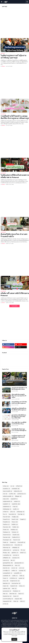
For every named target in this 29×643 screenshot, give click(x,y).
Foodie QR (13, 585)
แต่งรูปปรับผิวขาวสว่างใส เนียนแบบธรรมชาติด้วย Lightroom (19, 402)
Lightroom (6, 588)
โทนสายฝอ (6, 537)
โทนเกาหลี (6, 516)
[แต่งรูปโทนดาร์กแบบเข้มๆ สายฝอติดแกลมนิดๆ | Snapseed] (6, 445)
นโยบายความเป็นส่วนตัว (17, 634)
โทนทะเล (14, 521)
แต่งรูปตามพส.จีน (7, 501)
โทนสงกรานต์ (6, 534)
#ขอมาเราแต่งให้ (7, 491)
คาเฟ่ (5, 493)
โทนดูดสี (22, 519)
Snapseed (18, 598)
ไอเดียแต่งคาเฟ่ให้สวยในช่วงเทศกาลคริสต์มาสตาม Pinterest (15, 176)
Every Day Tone (16, 583)
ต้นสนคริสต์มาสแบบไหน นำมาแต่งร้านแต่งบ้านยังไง (14, 235)
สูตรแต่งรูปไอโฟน (7, 562)
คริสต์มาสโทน (18, 491)
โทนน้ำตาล (6, 524)
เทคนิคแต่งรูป (20, 511)
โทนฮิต (5, 542)
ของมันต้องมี (15, 488)
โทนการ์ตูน (21, 514)
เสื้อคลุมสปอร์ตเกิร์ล (8, 565)
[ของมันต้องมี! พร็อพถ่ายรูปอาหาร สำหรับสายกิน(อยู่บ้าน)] (6, 431)
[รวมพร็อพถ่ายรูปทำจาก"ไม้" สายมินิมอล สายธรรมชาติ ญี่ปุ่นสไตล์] (6, 437)
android (21, 578)
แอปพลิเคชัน (6, 575)
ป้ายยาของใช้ (21, 542)
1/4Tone (5, 486)
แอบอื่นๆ (14, 570)
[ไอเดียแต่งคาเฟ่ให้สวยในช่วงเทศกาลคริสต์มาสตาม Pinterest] (15, 165)
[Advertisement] (14, 22)
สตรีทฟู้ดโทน (6, 557)
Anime (5, 580)
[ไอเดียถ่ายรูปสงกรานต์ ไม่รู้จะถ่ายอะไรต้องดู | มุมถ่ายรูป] (15, 45)
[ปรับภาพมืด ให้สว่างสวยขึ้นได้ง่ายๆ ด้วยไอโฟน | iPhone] (6, 424)
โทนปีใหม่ (14, 524)
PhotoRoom (16, 591)
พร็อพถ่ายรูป (6, 547)
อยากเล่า (14, 568)
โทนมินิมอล (14, 529)
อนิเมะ (17, 565)
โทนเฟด (6, 529)
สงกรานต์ (16, 555)
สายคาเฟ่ (6, 560)
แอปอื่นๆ (14, 575)
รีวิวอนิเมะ (6, 552)
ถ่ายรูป (15, 506)
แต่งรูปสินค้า (6, 504)
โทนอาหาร (16, 539)
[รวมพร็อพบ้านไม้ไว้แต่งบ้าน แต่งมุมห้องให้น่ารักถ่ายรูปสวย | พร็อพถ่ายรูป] (15, 106)
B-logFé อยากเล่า (14, 580)
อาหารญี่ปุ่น (6, 570)
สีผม (12, 560)
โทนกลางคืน (12, 514)
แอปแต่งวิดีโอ (17, 573)
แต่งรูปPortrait (7, 506)
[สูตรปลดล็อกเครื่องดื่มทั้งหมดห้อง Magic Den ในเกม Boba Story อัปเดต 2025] (6, 417)
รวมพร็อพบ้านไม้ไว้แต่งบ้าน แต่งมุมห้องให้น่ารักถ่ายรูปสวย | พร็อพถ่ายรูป (15, 117)
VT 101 (5, 603)
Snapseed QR (7, 601)
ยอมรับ (14, 639)
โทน (5, 514)
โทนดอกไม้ (6, 519)
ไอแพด (5, 578)
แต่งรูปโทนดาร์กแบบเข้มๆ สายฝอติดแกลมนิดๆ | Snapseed (19, 444)
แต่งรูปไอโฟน (16, 504)
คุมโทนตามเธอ (21, 493)
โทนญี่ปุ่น (15, 516)
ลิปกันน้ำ (22, 552)
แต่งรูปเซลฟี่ (14, 498)
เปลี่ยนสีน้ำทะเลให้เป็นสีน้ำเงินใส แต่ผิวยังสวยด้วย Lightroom (19, 409)
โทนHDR (12, 542)
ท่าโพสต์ (5, 511)
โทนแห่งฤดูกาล (7, 539)
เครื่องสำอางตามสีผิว (8, 496)
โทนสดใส (16, 534)
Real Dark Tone (7, 596)
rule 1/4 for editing (8, 598)
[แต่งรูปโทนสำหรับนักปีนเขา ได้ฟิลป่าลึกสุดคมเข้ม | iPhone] (6, 389)
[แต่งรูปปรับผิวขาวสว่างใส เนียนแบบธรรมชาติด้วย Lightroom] (6, 403)
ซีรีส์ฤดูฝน (18, 496)
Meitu (14, 588)
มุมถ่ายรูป (16, 550)
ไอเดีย (22, 575)
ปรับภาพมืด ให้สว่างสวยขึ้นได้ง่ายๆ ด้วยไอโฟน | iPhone (19, 423)
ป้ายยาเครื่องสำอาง (8, 544)
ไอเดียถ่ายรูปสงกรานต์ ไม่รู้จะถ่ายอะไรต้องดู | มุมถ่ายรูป (13, 57)
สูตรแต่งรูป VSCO (19, 562)
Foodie (5, 585)
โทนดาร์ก (15, 519)
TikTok (15, 601)
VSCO (22, 601)
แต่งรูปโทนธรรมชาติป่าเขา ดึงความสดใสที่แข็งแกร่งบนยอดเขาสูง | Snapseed (14, 380)
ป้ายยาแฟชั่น (18, 544)
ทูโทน (12, 511)
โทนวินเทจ (15, 532)
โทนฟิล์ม (15, 527)
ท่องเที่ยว (15, 509)
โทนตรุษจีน (6, 521)
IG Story (21, 585)
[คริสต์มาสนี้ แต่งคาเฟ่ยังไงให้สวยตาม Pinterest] (15, 283)
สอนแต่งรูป (15, 557)
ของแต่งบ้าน (6, 488)
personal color (7, 591)
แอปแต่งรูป (22, 570)
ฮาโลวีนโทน (13, 578)
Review (15, 596)
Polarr (5, 593)
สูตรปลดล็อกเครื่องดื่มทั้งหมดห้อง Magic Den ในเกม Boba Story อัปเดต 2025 (19, 417)
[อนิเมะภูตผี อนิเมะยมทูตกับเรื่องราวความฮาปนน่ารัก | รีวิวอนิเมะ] (6, 396)
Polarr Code (13, 593)
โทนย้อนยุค (6, 532)
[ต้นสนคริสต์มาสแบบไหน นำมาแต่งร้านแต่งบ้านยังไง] (15, 224)
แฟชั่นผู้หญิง (15, 547)
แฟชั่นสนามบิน (7, 550)
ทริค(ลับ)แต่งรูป (7, 509)
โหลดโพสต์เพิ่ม (14, 305)
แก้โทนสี (19, 486)
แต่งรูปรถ (17, 501)
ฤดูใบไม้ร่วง (15, 552)
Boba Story (6, 583)
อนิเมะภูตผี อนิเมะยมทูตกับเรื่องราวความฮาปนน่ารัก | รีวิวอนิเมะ (19, 396)
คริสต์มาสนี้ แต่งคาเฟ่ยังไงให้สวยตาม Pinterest (15, 295)
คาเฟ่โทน (12, 493)
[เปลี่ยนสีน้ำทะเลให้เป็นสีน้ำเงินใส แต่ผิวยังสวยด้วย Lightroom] (6, 410)
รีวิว (23, 550)
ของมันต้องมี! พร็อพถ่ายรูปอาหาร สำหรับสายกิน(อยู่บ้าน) (19, 430)
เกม (12, 486)
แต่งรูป (6, 498)
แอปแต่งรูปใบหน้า (7, 573)
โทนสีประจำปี (15, 537)
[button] (1, 2)
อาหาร (21, 568)
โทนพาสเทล (6, 527)
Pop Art (21, 593)
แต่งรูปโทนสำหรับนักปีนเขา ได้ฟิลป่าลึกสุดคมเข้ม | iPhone (19, 388)
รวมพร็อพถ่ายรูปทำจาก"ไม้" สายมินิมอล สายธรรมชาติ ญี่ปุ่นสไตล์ (18, 437)
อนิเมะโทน (6, 568)
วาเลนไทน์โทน (7, 555)
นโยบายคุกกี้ (14, 635)
